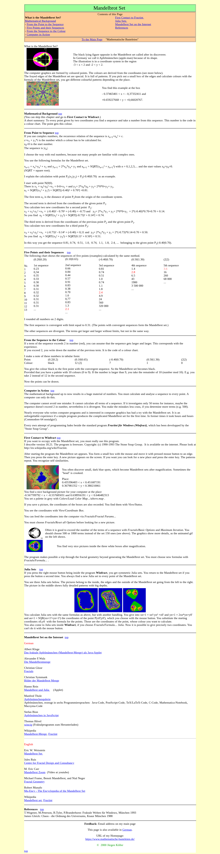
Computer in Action (38, 34)
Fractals (28, 671)
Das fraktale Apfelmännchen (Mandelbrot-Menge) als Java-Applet (63, 652)
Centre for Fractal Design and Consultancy (49, 763)
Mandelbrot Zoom (34, 772)
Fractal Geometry (34, 781)
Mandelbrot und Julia (37, 689)
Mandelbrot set (33, 800)
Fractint (52, 734)
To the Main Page (92, 39)
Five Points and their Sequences (45, 27)
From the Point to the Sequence (45, 24)
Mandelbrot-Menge (35, 734)
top (60, 113)
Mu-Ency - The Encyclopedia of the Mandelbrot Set (54, 791)
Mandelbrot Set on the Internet (133, 24)
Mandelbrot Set (33, 753)
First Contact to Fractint (129, 17)
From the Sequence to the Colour (46, 31)
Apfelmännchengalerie (37, 699)
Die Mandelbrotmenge (37, 661)
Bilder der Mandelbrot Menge (41, 680)
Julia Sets (121, 21)
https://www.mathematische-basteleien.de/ (110, 839)
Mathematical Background (40, 21)
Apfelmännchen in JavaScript (41, 715)
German (127, 829)
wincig (28, 724)
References (121, 27)
